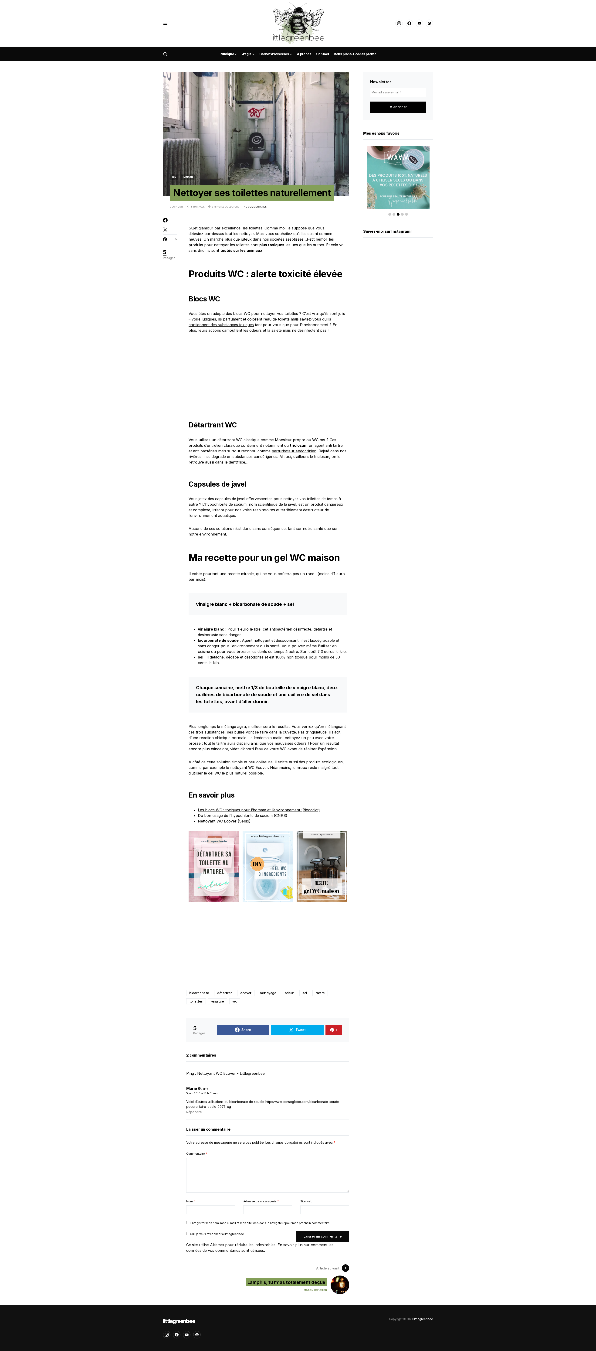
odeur (289, 993)
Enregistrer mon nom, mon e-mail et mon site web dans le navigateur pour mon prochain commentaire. (260, 1223)
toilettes (196, 1001)
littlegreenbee (179, 1321)
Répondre (194, 1112)
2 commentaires (256, 206)
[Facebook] (409, 23)
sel (304, 993)
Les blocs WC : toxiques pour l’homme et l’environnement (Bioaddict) (259, 810)
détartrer (224, 993)
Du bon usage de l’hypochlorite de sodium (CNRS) (242, 815)
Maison (188, 177)
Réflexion (320, 1290)
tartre (320, 993)
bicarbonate (199, 993)
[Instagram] (399, 23)
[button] (165, 23)
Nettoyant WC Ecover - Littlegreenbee (231, 1073)
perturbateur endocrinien (294, 451)
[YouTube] (419, 23)
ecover (245, 993)
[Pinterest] (429, 23)
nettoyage (268, 993)
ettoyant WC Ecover (250, 767)
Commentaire (196, 1153)
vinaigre (217, 1001)
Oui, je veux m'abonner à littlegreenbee (216, 1234)
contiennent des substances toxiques (221, 324)
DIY (174, 177)
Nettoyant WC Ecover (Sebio (223, 821)
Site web (306, 1201)
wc (234, 1001)
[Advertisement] (268, 373)
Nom (190, 1201)
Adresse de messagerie (261, 1201)
